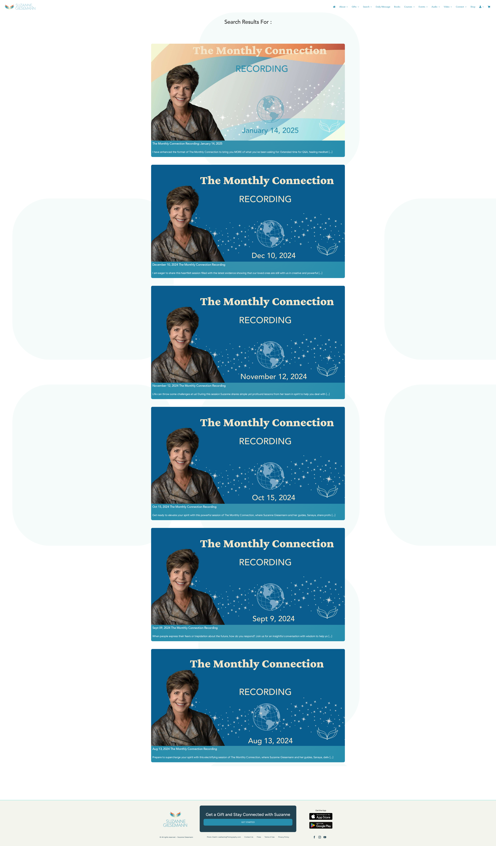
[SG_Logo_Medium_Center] (175, 811)
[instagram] (319, 837)
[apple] (320, 814)
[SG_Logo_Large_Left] (20, 4)
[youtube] (325, 837)
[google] (320, 823)
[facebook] (314, 837)
